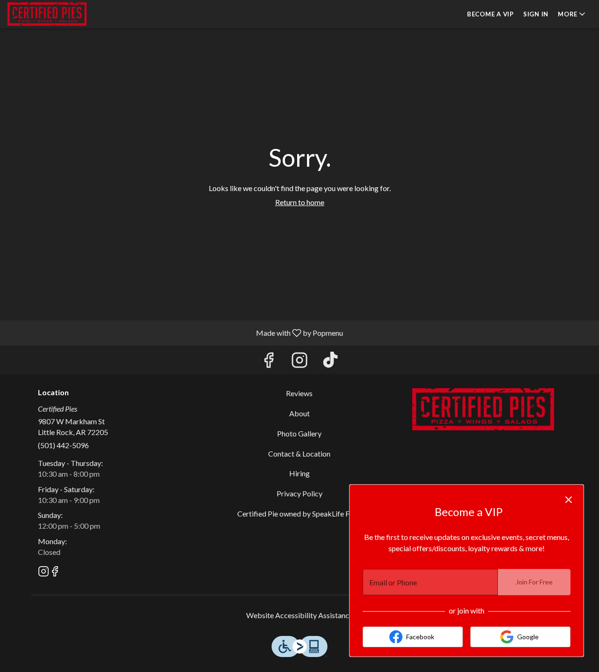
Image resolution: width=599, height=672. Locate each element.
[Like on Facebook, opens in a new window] (268, 362)
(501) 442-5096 (63, 445)
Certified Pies (483, 409)
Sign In (535, 14)
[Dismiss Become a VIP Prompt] (568, 499)
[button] (572, 14)
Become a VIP (490, 14)
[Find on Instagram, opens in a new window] (299, 362)
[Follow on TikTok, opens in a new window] (330, 362)
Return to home (299, 202)
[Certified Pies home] (49, 14)
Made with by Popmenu (175, 332)
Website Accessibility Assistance (299, 615)
